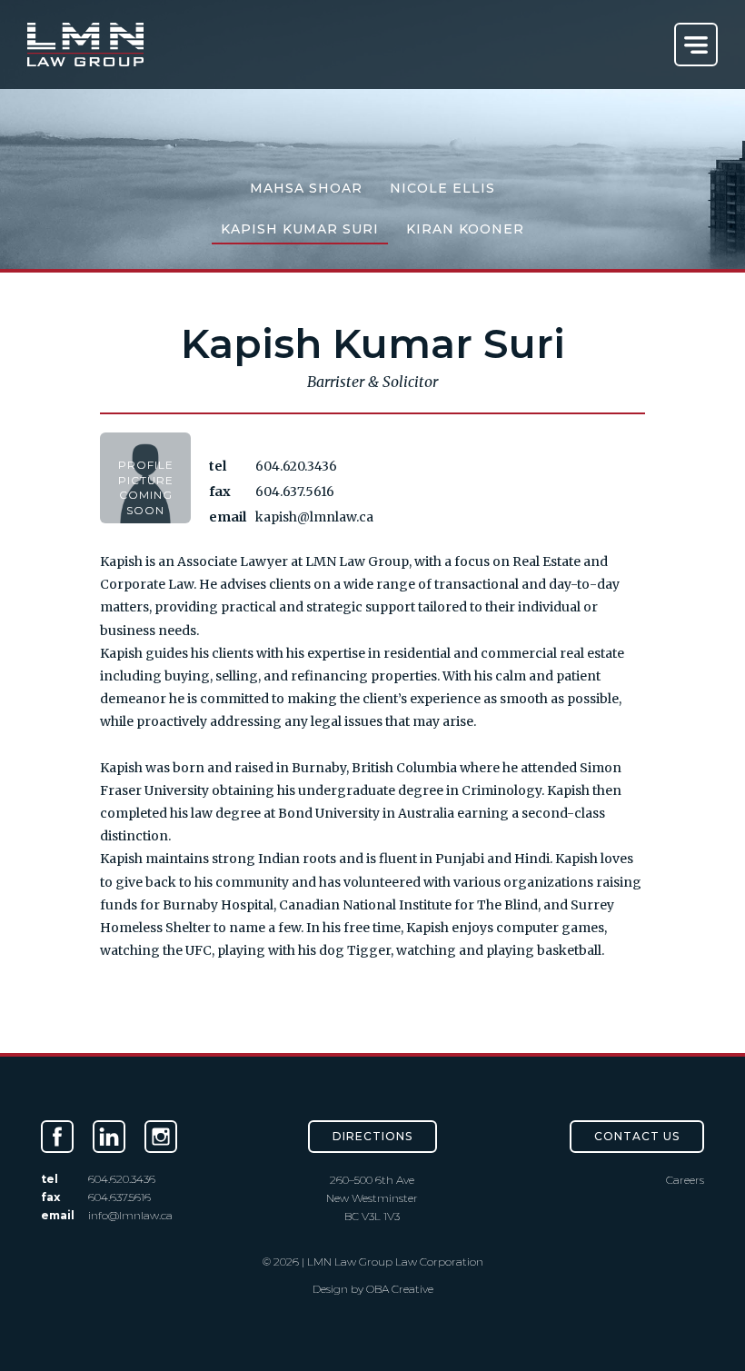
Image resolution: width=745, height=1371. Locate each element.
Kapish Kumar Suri (300, 229)
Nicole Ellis (442, 188)
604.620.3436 (296, 466)
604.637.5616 (294, 491)
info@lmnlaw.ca (130, 1215)
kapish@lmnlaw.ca (314, 517)
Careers (685, 1180)
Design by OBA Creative (373, 1289)
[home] (85, 44)
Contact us (637, 1136)
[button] (696, 44)
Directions (372, 1136)
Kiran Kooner (465, 229)
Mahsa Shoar (306, 188)
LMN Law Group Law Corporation (393, 1261)
